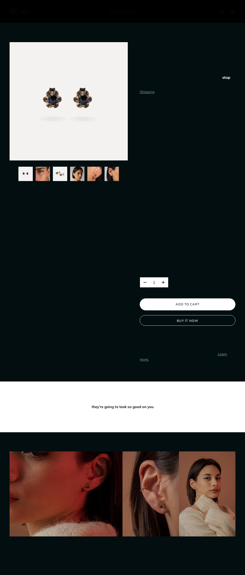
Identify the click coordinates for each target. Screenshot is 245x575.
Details (147, 231)
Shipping (147, 92)
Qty (143, 272)
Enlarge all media (68, 199)
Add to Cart (188, 304)
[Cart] (232, 11)
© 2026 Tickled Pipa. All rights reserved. (38, 565)
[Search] (221, 11)
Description (151, 112)
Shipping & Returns (159, 246)
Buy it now (187, 321)
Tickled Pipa (122, 11)
